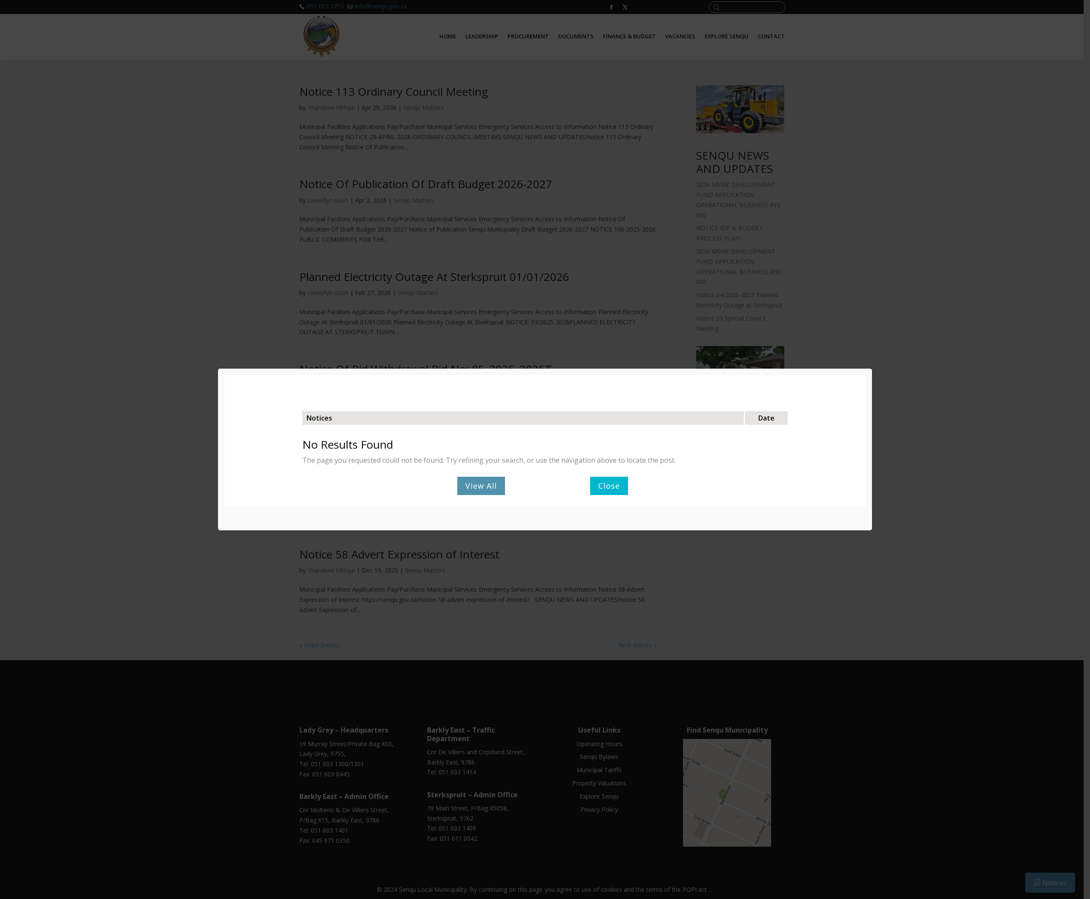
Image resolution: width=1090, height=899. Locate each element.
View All (481, 486)
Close (609, 486)
